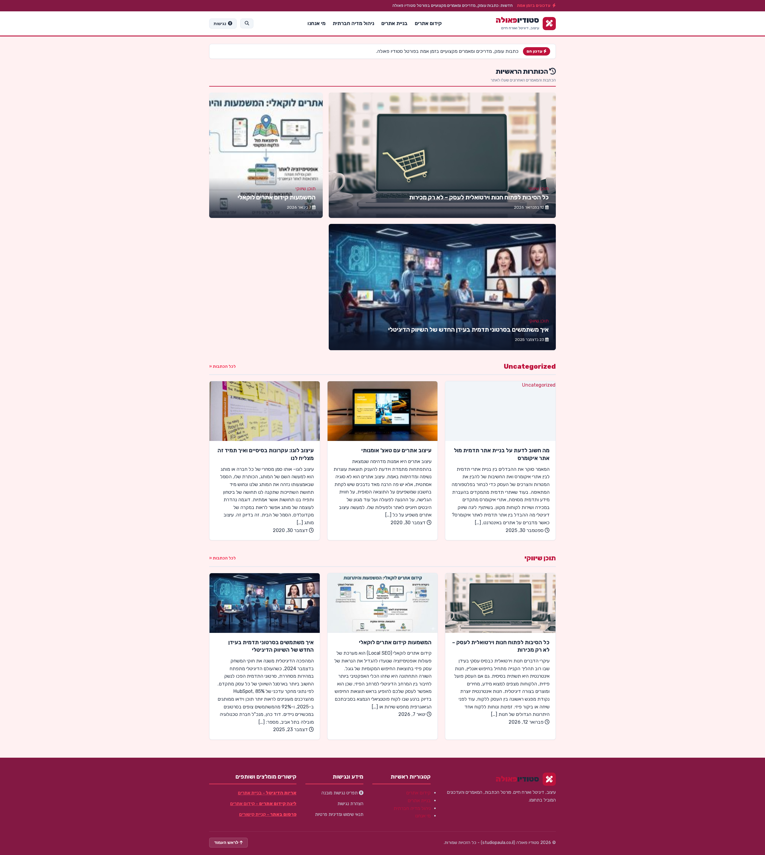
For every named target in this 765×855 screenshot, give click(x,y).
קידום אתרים (428, 23)
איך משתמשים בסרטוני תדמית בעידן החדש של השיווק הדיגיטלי (468, 329)
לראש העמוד (227, 842)
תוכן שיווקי (539, 188)
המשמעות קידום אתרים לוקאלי (277, 197)
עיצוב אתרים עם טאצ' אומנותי (396, 450)
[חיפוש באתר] (246, 23)
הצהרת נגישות (350, 803)
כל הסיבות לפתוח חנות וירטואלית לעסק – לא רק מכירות (479, 197)
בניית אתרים (394, 23)
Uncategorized (530, 366)
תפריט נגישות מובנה (340, 793)
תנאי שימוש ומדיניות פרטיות (339, 814)
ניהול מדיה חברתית (353, 23)
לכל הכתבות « (222, 366)
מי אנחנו (316, 23)
